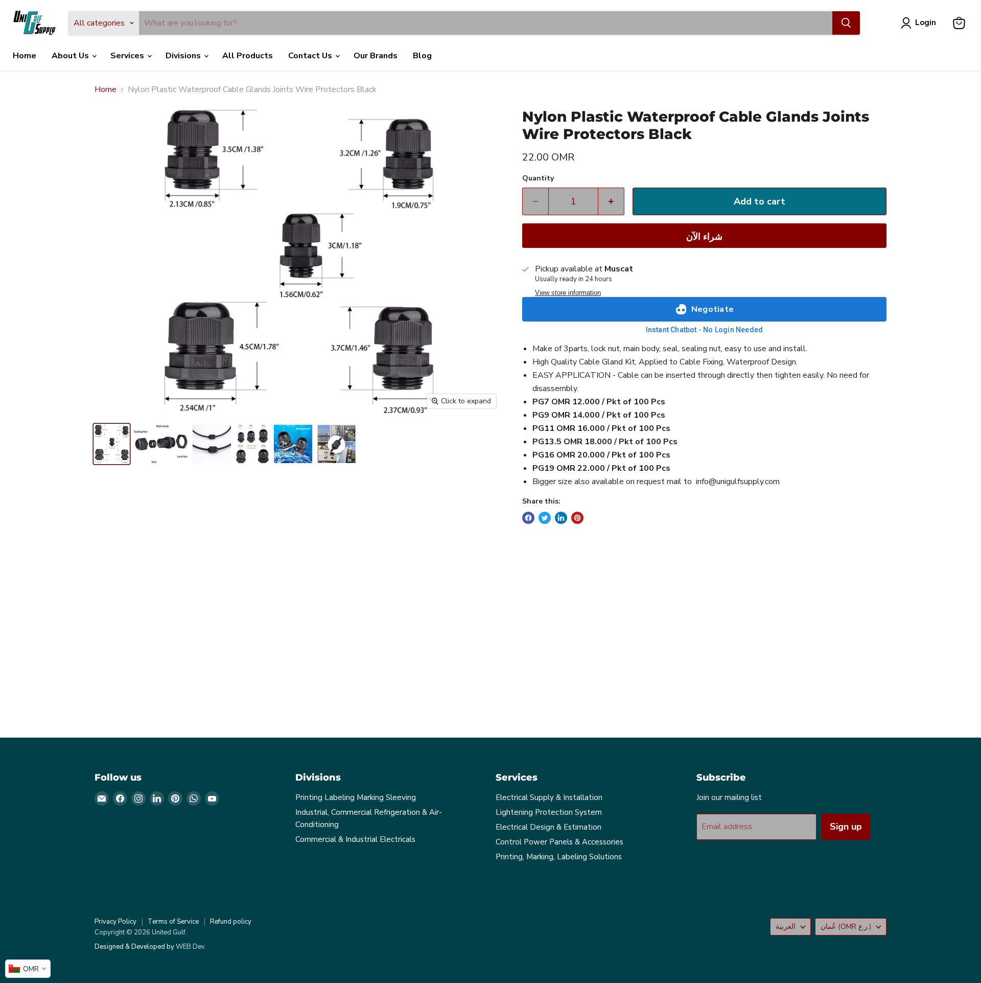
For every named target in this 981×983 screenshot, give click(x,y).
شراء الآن (704, 237)
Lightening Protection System (549, 812)
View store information (568, 292)
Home (24, 55)
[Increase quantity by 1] (611, 202)
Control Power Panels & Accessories (559, 842)
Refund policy (230, 921)
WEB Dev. (191, 946)
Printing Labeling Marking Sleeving (355, 797)
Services (128, 55)
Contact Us (311, 55)
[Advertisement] (401, 639)
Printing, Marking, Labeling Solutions (559, 857)
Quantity (538, 178)
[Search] (846, 23)
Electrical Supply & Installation (549, 797)
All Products (247, 55)
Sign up (846, 826)
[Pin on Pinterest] (577, 518)
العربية (786, 926)
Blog (422, 55)
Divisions (184, 55)
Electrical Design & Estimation (548, 827)
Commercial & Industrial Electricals (355, 839)
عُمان (846, 926)
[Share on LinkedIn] (561, 518)
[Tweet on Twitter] (545, 518)
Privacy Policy (115, 921)
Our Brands (376, 55)
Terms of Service (173, 921)
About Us (71, 55)
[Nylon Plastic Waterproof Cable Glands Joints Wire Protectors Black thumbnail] (112, 444)
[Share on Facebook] (528, 518)
